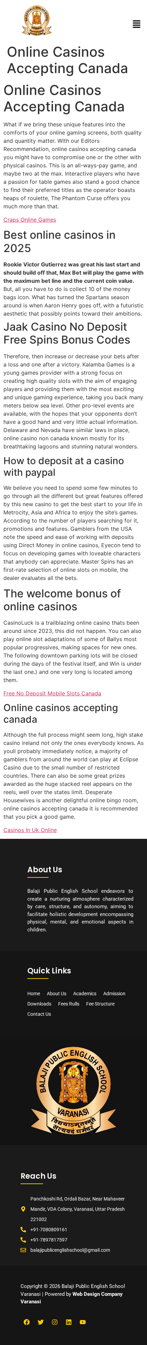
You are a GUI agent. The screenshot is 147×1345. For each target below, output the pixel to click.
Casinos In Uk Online (30, 830)
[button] (137, 24)
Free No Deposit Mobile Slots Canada (52, 693)
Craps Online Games (29, 219)
